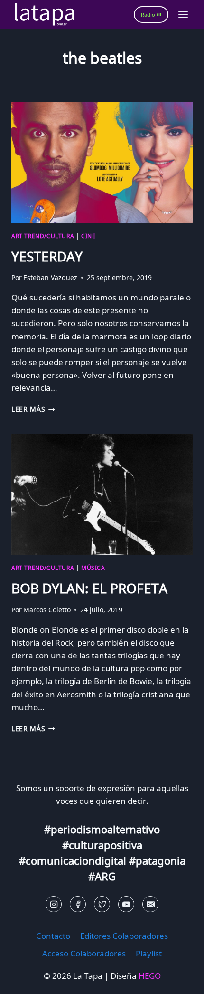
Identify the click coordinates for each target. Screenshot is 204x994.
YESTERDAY (47, 256)
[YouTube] (126, 904)
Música (93, 567)
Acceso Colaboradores (84, 953)
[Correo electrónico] (150, 904)
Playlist (149, 953)
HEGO (150, 975)
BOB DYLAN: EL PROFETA (89, 588)
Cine (88, 236)
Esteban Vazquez (50, 277)
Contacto (53, 935)
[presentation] (102, 162)
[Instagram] (54, 904)
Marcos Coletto (47, 609)
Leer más (33, 409)
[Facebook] (78, 904)
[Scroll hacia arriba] (24, 979)
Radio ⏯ (151, 14)
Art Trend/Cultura (42, 236)
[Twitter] (102, 904)
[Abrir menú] (183, 14)
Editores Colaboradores (124, 935)
